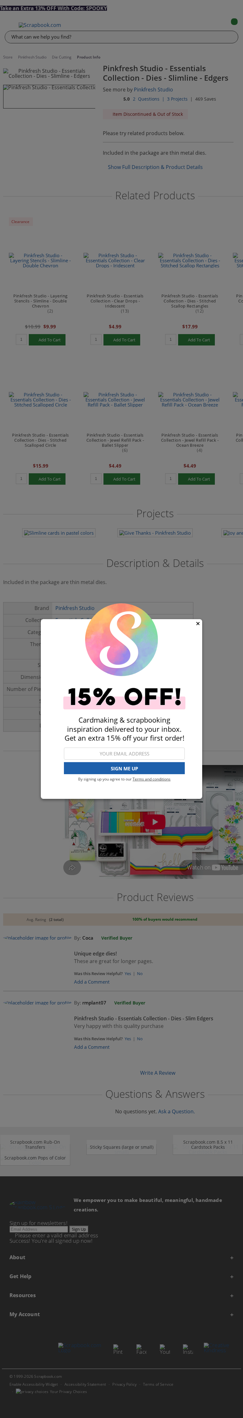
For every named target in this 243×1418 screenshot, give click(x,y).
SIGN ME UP (124, 768)
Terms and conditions (152, 779)
